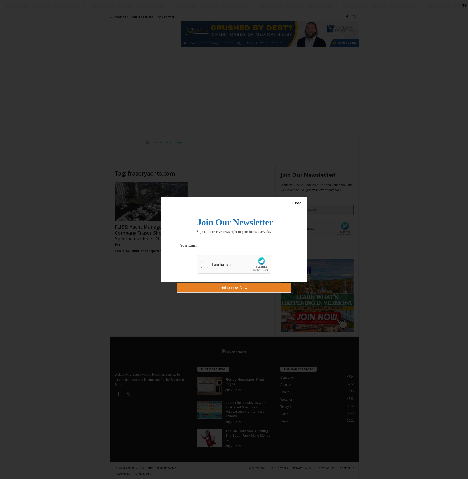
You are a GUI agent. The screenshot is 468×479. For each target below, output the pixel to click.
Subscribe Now (234, 287)
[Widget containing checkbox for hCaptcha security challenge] (234, 264)
